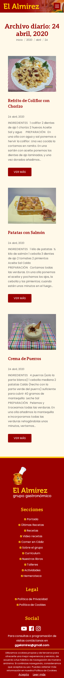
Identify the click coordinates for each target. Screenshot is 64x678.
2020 (29, 40)
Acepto (23, 674)
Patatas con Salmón (26, 232)
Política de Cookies (32, 605)
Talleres (32, 564)
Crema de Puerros (24, 359)
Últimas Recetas (32, 525)
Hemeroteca (32, 576)
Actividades (32, 570)
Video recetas (32, 536)
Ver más (20, 172)
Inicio (19, 40)
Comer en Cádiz (32, 542)
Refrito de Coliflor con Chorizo (29, 103)
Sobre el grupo (32, 547)
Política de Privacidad (32, 599)
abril (38, 40)
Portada (32, 519)
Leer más (39, 674)
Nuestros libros (32, 559)
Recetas (32, 530)
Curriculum (32, 553)
